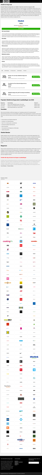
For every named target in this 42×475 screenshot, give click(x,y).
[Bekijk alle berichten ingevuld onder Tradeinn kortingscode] (34, 419)
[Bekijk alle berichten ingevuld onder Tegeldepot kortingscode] (21, 411)
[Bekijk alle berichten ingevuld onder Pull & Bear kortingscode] (21, 374)
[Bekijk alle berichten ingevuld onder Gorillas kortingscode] (21, 287)
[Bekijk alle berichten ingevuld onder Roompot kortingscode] (34, 378)
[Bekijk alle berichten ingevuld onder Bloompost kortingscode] (21, 216)
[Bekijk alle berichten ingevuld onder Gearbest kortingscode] (21, 283)
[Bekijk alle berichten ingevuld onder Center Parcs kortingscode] (8, 237)
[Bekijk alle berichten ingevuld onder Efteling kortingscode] (34, 262)
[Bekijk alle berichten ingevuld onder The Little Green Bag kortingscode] (8, 415)
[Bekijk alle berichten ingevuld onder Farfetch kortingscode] (34, 270)
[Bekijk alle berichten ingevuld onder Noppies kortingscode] (34, 353)
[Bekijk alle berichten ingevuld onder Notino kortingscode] (21, 357)
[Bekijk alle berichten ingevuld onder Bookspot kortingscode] (21, 225)
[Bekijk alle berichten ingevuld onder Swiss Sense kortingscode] (8, 411)
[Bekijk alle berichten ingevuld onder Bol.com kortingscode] (8, 220)
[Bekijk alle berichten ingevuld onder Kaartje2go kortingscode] (34, 316)
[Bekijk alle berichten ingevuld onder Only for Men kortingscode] (21, 361)
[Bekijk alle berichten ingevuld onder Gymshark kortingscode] (8, 291)
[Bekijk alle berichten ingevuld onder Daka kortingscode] (21, 245)
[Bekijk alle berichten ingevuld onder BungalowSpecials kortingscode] (21, 229)
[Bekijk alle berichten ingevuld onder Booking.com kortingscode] (8, 225)
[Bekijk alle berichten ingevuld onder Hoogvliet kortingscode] (21, 303)
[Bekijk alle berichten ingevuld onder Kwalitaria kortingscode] (8, 324)
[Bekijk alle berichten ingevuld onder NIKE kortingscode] (21, 353)
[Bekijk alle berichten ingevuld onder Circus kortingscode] (34, 237)
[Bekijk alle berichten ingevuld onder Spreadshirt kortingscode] (8, 403)
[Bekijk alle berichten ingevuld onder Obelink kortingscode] (34, 357)
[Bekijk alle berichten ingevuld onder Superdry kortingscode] (21, 407)
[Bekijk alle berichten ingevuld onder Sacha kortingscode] (21, 382)
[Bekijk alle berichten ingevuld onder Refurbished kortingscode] (21, 378)
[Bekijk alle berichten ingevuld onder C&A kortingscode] (8, 233)
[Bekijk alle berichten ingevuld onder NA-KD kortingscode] (34, 349)
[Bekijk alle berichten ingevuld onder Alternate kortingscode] (34, 196)
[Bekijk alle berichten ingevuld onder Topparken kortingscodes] (21, 419)
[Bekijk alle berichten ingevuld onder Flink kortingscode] (8, 278)
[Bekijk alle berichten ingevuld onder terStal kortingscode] (34, 411)
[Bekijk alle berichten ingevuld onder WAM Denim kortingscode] (34, 432)
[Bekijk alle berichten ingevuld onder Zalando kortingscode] (34, 444)
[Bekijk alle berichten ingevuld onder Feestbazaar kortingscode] (8, 274)
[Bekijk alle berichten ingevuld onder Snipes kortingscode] (34, 394)
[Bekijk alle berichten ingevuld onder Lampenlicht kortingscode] (21, 324)
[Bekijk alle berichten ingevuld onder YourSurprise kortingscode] (21, 444)
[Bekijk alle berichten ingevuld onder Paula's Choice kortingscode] (8, 370)
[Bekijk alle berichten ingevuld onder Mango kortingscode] (34, 336)
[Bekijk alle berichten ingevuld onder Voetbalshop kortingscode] (8, 432)
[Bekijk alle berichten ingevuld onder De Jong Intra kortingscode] (8, 249)
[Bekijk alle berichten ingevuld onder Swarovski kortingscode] (34, 407)
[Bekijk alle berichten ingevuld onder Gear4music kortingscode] (8, 283)
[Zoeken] (40, 463)
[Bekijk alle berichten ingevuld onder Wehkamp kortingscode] (21, 436)
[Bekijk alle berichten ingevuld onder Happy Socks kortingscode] (21, 295)
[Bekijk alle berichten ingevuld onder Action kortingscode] (34, 183)
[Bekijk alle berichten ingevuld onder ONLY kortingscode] (34, 361)
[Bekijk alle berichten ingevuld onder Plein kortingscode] (34, 370)
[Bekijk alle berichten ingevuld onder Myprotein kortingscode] (21, 349)
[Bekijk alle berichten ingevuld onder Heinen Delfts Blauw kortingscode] (8, 299)
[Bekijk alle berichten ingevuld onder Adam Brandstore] (8, 187)
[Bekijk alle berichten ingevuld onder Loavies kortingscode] (21, 332)
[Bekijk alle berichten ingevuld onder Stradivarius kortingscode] (34, 403)
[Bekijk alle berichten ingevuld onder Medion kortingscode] (21, 341)
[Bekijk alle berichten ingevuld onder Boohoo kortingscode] (34, 220)
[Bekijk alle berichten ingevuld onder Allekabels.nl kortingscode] (8, 196)
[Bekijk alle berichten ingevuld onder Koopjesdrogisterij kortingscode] (34, 320)
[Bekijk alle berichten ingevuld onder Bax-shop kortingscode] (21, 204)
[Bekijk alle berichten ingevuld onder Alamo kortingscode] (21, 191)
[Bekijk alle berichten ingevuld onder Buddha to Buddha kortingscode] (34, 225)
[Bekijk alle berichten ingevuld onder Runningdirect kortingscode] (8, 382)
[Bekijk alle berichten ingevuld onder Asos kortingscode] (34, 200)
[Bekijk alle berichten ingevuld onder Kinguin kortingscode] (21, 320)
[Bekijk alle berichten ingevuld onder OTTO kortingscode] (21, 365)
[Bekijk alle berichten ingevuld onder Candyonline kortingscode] (21, 233)
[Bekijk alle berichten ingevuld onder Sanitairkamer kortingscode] (8, 386)
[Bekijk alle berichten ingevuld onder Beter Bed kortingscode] (8, 212)
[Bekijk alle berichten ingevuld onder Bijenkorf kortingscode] (34, 212)
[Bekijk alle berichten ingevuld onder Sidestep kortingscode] (34, 390)
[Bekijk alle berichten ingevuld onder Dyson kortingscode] (8, 262)
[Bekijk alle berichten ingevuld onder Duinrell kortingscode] (34, 258)
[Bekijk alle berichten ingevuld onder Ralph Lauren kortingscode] (8, 378)
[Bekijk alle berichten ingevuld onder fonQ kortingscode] (21, 278)
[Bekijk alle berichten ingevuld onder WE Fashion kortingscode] (8, 436)
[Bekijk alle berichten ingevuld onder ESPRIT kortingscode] (34, 266)
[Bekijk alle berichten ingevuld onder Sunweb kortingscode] (8, 407)
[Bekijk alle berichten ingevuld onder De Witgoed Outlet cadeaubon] (34, 249)
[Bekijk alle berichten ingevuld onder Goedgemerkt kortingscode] (8, 287)
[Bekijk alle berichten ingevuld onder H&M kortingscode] (21, 291)
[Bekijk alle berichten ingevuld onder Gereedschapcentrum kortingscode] (34, 283)
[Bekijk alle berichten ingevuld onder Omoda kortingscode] (8, 361)
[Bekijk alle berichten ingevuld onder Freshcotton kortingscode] (34, 278)
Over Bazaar (17, 463)
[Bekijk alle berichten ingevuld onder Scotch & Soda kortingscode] (8, 390)
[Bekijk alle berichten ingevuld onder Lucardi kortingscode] (8, 336)
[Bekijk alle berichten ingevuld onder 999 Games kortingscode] (8, 183)
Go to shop (21, 28)
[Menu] (1, 1)
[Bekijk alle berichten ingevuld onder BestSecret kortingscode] (34, 208)
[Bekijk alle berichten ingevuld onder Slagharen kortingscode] (21, 394)
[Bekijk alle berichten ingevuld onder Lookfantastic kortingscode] (34, 332)
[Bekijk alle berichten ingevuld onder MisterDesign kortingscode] (34, 345)
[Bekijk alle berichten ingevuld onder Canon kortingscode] (34, 233)
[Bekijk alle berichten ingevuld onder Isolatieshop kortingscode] (8, 312)
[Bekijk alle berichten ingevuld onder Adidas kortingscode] (21, 187)
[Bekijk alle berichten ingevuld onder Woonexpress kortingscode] (34, 440)
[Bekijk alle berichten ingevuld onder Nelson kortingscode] (8, 353)
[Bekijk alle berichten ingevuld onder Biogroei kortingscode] (8, 216)
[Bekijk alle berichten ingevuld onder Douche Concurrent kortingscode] (8, 258)
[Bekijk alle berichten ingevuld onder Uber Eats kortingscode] (21, 423)
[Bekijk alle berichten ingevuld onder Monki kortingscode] (8, 349)
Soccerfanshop (3, 165)
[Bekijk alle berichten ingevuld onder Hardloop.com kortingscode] (34, 295)
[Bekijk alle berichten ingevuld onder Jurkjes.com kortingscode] (21, 316)
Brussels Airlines (10, 165)
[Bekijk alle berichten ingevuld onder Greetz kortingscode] (34, 287)
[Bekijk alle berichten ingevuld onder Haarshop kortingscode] (34, 291)
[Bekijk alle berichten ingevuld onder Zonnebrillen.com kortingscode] (34, 448)
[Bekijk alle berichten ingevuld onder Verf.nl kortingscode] (21, 428)
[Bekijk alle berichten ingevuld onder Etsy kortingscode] (8, 270)
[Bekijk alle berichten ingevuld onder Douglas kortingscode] (21, 258)
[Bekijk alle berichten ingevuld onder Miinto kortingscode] (21, 345)
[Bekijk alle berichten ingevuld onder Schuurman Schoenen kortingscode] (34, 386)
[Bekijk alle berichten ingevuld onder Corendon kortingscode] (34, 241)
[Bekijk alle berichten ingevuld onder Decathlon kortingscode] (8, 254)
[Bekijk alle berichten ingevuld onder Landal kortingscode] (34, 324)
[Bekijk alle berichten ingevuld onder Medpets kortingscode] (34, 341)
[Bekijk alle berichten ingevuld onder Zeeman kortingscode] (21, 448)
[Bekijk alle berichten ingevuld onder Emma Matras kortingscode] (21, 266)
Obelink (24, 9)
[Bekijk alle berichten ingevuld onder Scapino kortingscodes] (21, 386)
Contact (16, 464)
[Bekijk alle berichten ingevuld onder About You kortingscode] (21, 183)
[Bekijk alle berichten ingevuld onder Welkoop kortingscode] (34, 436)
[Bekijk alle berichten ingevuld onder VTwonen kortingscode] (21, 432)
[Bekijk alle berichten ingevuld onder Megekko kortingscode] (8, 345)
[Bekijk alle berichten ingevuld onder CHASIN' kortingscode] (21, 237)
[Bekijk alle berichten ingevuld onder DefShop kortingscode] (21, 254)
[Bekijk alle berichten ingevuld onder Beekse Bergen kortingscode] (34, 204)
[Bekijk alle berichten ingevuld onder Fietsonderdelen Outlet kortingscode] (21, 274)
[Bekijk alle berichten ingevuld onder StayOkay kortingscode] (21, 403)
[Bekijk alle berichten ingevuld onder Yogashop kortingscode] (8, 444)
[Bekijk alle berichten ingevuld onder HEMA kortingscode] (21, 299)
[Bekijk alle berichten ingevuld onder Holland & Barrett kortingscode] (8, 303)
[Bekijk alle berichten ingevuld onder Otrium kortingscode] (8, 365)
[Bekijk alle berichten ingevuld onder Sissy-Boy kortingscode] (8, 394)
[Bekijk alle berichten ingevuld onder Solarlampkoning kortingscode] (34, 399)
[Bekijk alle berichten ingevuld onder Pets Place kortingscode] (21, 370)
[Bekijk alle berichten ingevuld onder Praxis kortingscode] (8, 374)
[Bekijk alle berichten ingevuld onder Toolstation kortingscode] (8, 419)
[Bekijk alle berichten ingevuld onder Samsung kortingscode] (34, 382)
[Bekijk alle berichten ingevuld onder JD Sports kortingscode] (21, 312)
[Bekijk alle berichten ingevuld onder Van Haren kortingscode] (8, 428)
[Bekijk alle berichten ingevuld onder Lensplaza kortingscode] (34, 328)
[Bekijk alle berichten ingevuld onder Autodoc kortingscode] (8, 204)
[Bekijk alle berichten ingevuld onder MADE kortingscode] (21, 336)
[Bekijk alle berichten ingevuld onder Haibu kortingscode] (8, 295)
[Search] (40, 1)
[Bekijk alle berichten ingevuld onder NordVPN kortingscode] (8, 357)
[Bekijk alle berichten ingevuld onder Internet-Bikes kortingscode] (34, 307)
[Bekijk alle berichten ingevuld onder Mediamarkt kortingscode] (8, 341)
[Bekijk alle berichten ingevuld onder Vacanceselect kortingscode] (34, 423)
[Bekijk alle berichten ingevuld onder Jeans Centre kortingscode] (34, 312)
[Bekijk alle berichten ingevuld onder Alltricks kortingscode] (21, 196)
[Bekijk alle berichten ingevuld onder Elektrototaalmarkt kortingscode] (8, 266)
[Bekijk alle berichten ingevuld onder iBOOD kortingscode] (8, 307)
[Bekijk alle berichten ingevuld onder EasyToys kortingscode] (21, 262)
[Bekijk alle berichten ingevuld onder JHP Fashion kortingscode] (8, 316)
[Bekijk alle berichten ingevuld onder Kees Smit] (8, 320)
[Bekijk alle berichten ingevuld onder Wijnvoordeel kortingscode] (8, 440)
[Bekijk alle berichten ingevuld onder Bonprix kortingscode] (21, 220)
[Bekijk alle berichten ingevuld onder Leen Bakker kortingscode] (21, 328)
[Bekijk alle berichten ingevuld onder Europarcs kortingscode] (21, 270)
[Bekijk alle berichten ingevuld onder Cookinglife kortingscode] (8, 241)
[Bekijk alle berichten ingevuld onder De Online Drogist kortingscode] (21, 249)
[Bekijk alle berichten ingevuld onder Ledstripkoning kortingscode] (8, 328)
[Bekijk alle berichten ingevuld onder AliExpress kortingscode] (34, 191)
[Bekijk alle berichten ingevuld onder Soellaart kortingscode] (21, 399)
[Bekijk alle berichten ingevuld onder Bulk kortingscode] (8, 229)
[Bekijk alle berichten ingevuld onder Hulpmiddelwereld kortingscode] (34, 303)
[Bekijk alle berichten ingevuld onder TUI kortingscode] (8, 423)
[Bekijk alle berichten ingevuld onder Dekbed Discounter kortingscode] (34, 254)
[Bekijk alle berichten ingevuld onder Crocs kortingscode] (8, 245)
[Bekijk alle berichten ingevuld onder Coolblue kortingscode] (21, 241)
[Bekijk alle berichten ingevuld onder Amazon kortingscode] (8, 200)
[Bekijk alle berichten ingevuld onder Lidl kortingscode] (8, 332)
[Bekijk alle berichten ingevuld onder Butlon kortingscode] (34, 229)
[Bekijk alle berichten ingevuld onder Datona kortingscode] (34, 245)
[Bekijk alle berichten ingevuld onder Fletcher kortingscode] (34, 274)
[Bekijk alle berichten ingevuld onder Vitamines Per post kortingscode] (34, 428)
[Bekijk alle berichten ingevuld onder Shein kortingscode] (21, 390)
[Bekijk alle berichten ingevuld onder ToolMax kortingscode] (34, 415)
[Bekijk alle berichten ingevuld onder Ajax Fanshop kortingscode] (8, 191)
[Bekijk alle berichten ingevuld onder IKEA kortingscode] (21, 307)
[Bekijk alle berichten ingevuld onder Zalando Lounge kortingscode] (8, 448)
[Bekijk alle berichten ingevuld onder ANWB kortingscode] (21, 200)
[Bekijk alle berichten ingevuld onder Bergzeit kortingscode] (8, 208)
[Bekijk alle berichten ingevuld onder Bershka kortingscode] (21, 208)
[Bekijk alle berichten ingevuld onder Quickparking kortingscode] (34, 374)
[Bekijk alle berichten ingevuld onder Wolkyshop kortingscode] (21, 440)
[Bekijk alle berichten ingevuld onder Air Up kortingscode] (34, 187)
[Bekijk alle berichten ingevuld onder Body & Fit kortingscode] (34, 216)
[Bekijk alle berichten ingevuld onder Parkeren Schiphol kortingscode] (34, 365)
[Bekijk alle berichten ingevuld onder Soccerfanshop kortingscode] (8, 399)
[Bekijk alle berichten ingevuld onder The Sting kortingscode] (21, 415)
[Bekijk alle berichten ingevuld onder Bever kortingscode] (21, 212)
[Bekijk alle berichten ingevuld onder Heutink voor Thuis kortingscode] (34, 299)
